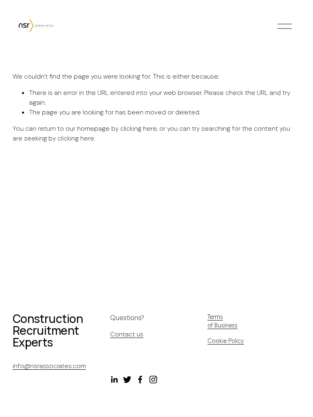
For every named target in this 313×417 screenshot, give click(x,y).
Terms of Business (222, 321)
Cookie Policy (225, 341)
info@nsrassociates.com (49, 366)
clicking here (138, 128)
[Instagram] (153, 379)
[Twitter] (127, 379)
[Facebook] (140, 379)
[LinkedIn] (114, 379)
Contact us (126, 334)
